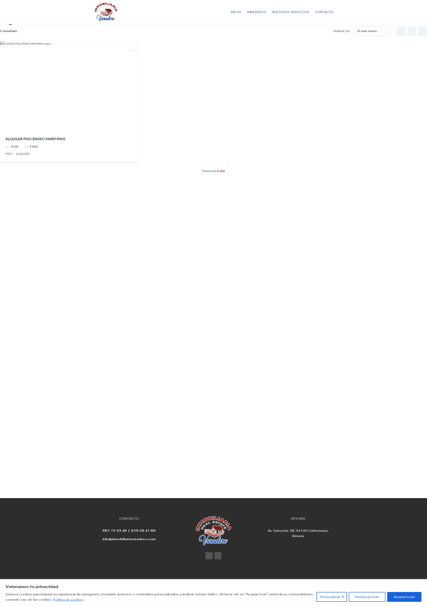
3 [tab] (69, 127)
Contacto (324, 12)
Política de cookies (68, 600)
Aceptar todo (404, 597)
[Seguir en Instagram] (218, 555)
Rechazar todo (367, 597)
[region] (213, 593)
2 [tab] (65, 127)
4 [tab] (73, 127)
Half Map (422, 31)
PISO (9, 154)
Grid (401, 31)
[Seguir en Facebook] (209, 555)
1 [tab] (61, 127)
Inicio (236, 12)
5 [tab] (77, 127)
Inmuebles (256, 12)
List (411, 31)
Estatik (221, 171)
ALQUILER (23, 154)
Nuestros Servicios (290, 12)
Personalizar (330, 597)
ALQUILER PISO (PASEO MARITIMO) (35, 139)
